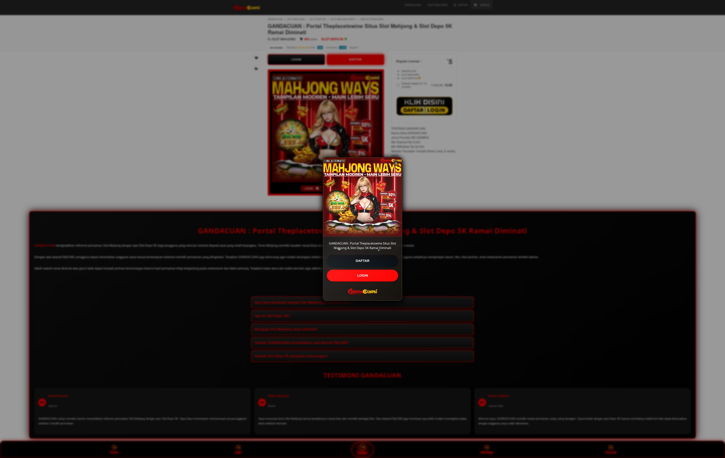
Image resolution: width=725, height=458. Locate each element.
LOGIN (362, 275)
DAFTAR (362, 261)
